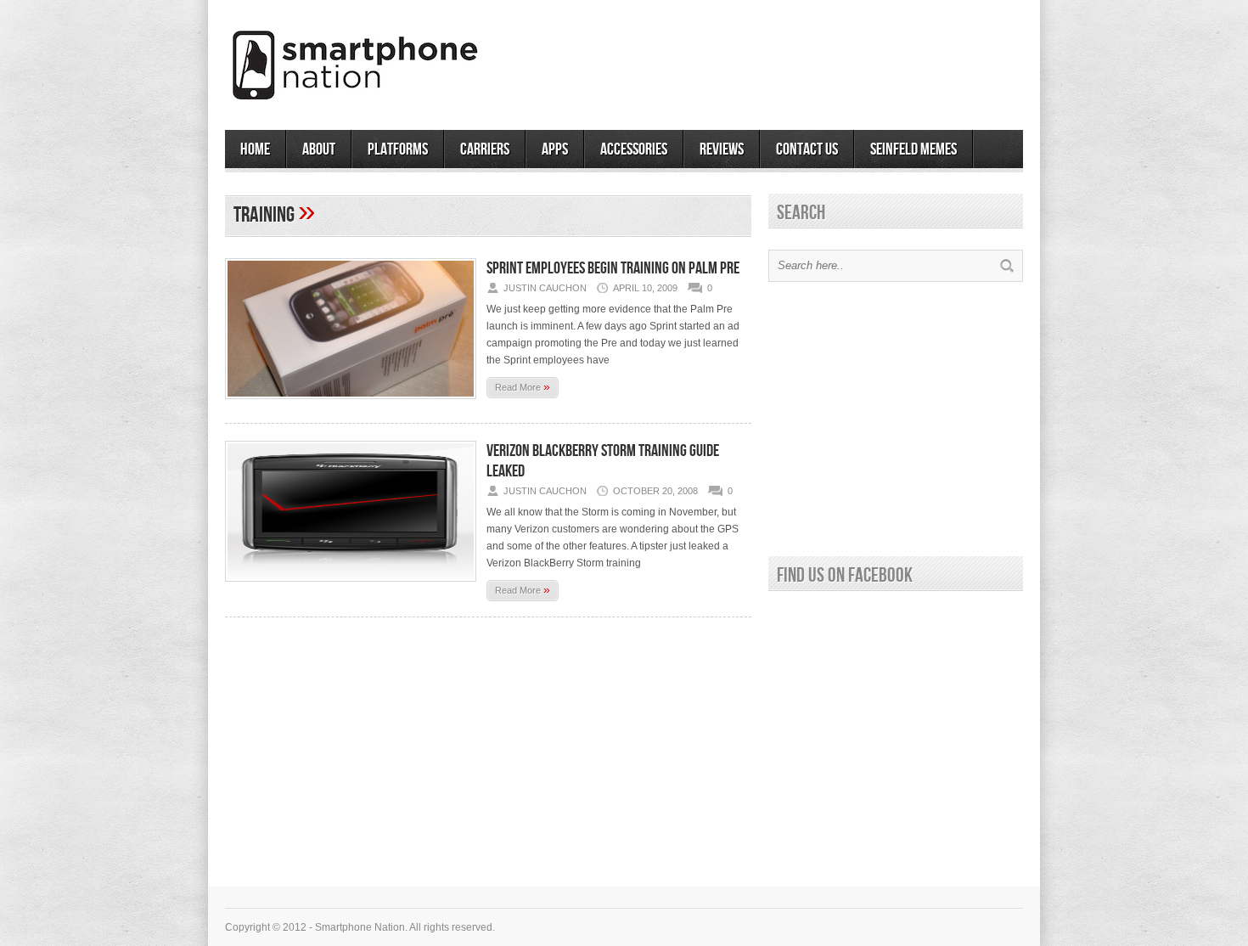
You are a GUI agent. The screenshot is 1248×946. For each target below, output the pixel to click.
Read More (522, 386)
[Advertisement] (824, 58)
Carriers (484, 149)
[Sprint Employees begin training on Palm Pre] (350, 404)
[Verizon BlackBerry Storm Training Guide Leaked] (350, 587)
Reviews (722, 149)
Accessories (633, 149)
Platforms (398, 149)
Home (255, 149)
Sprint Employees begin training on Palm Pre (612, 268)
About (318, 149)
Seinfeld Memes (913, 149)
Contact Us (807, 149)
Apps (555, 149)
